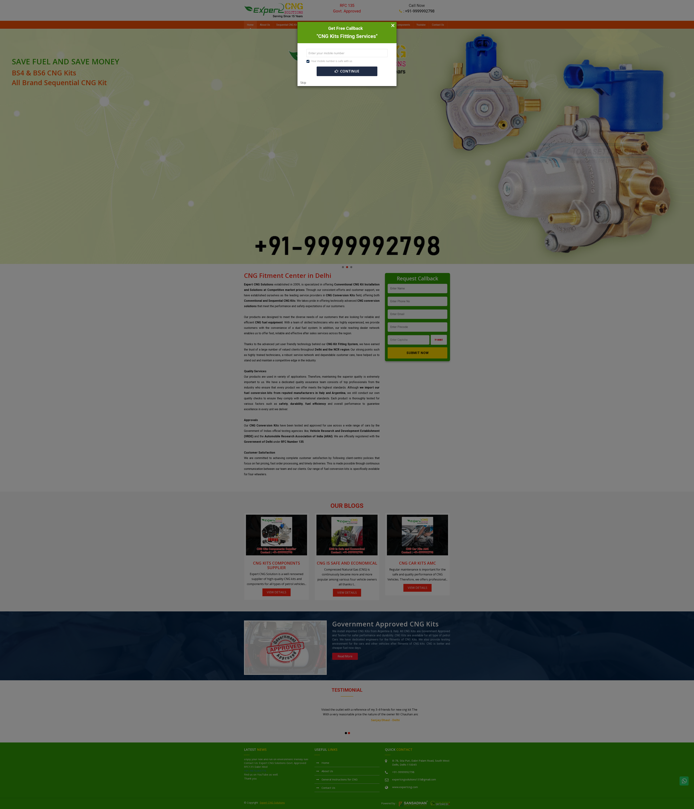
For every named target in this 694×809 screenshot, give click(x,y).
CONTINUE (349, 71)
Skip (303, 83)
